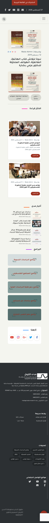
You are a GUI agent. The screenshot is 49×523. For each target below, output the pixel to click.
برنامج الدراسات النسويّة (21, 450)
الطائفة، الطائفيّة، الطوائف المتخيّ (19, 97)
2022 (16, 454)
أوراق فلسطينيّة (39, 454)
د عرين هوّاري (15, 459)
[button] (24, 2)
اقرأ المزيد (35, 155)
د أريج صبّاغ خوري (39, 463)
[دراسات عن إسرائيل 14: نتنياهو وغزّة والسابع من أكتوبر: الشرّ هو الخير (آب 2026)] (36, 214)
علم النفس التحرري (38, 450)
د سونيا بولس (27, 459)
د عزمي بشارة (36, 97)
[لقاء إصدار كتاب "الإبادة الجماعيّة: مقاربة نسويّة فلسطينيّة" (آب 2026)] (36, 223)
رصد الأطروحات (39, 459)
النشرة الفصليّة (26, 454)
